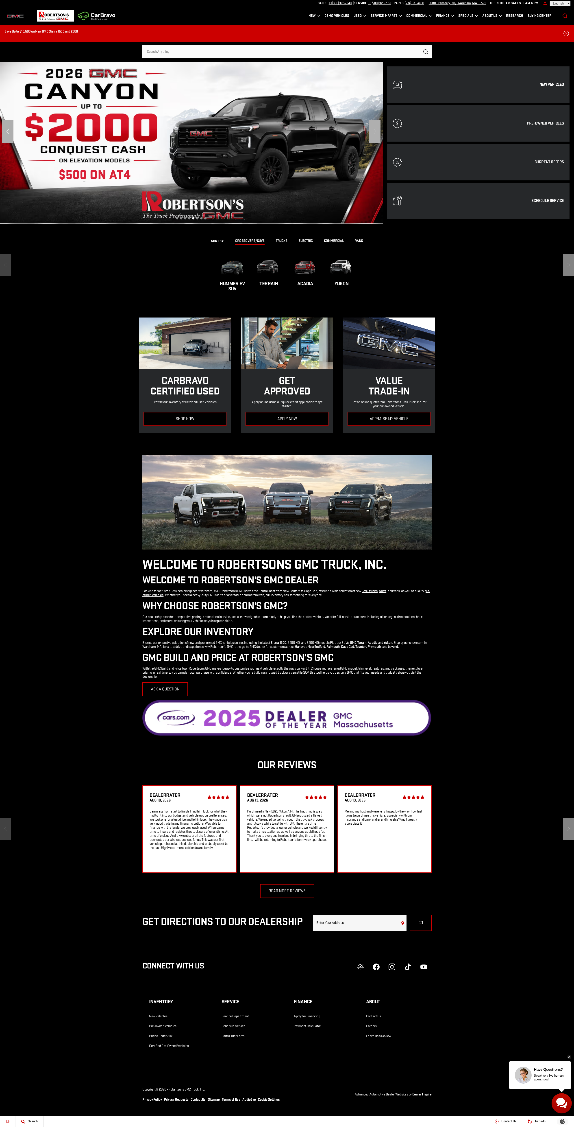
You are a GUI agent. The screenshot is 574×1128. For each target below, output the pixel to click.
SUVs (382, 591)
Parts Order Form (233, 1036)
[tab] (250, 241)
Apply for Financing (307, 1016)
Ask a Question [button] (165, 689)
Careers (371, 1026)
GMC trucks (370, 591)
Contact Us (373, 1016)
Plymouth (374, 647)
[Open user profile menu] (544, 3)
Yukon (388, 643)
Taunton (360, 647)
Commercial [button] (416, 17)
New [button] (313, 17)
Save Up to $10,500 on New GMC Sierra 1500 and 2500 (41, 31)
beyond (393, 647)
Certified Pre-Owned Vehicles (169, 1046)
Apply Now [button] (287, 418)
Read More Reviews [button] (287, 891)
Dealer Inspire (422, 1094)
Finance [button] (443, 17)
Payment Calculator (307, 1026)
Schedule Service (234, 1026)
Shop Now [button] (185, 418)
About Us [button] (489, 17)
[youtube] (424, 967)
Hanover (300, 647)
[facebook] (376, 967)
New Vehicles (158, 1016)
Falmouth (333, 647)
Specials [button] (465, 17)
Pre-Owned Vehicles (162, 1026)
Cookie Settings (269, 1099)
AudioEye (249, 1099)
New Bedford (316, 647)
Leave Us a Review (378, 1036)
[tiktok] (408, 967)
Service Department (235, 1016)
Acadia (373, 643)
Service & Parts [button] (384, 17)
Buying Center (540, 16)
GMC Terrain (358, 643)
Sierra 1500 (278, 643)
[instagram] (392, 967)
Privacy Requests (176, 1099)
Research (514, 16)
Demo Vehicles (336, 16)
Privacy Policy (152, 1099)
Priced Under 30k (160, 1036)
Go (420, 922)
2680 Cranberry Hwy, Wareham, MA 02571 (457, 3)
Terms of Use (231, 1099)
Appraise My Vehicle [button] (389, 418)
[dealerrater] (360, 967)
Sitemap (214, 1099)
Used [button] (358, 17)
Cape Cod (347, 647)
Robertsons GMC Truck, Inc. (186, 1089)
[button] (565, 16)
